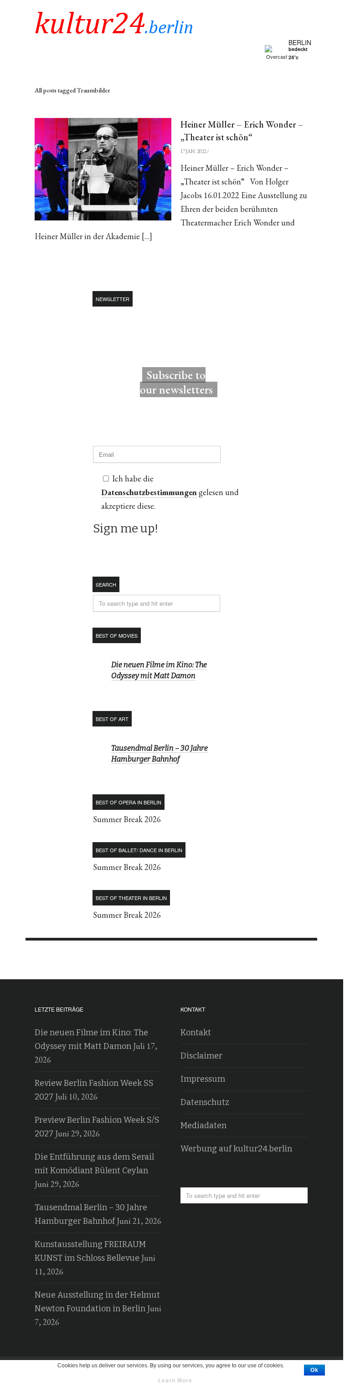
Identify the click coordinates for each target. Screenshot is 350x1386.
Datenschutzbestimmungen (123, 83)
